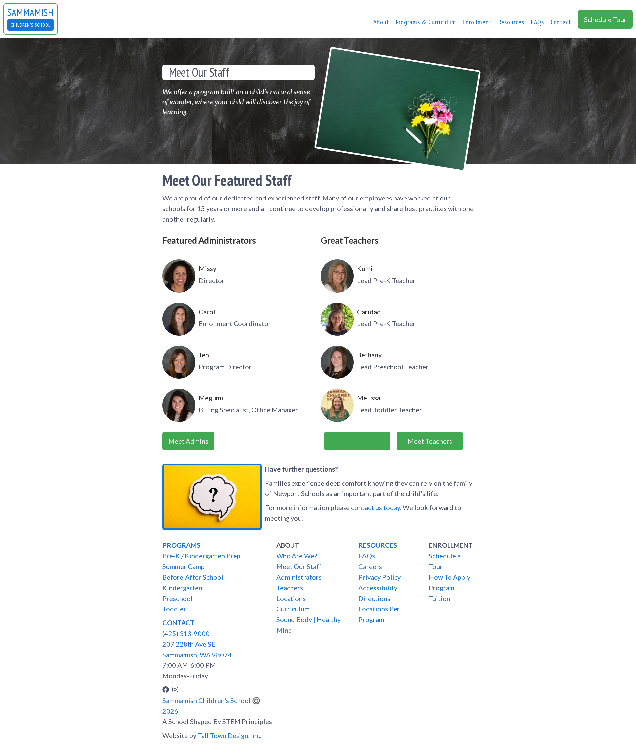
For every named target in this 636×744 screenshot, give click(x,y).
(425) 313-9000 (186, 633)
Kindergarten (182, 588)
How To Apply (449, 577)
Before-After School (192, 577)
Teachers (289, 588)
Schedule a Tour (445, 561)
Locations (291, 598)
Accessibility (377, 588)
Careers (370, 566)
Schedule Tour (605, 19)
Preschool (177, 598)
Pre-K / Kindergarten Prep (201, 556)
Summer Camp (183, 566)
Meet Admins (188, 441)
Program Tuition (441, 593)
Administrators (299, 577)
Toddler (174, 609)
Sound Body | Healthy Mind (308, 624)
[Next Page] (357, 441)
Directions (374, 598)
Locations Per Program (379, 614)
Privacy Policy (379, 577)
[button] (381, 22)
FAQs (537, 22)
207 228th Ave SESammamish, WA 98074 (197, 649)
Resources (511, 22)
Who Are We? (296, 556)
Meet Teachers (430, 441)
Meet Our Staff (299, 566)
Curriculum (293, 609)
